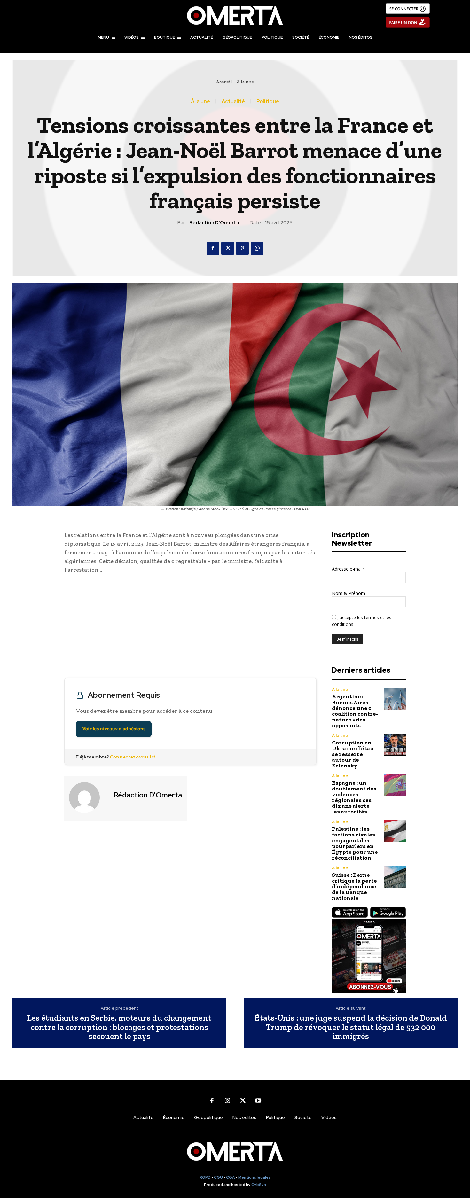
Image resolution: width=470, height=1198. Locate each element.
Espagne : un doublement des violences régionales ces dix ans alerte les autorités (354, 797)
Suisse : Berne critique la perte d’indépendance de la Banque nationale (354, 886)
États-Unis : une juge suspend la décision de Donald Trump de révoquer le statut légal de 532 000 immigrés (351, 1027)
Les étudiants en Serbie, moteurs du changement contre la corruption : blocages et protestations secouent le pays (119, 1027)
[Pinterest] (242, 248)
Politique (267, 101)
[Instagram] (227, 1101)
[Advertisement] (190, 627)
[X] (227, 248)
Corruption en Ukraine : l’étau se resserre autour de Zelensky (353, 754)
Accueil (224, 82)
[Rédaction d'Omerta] (88, 797)
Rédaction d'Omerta (214, 223)
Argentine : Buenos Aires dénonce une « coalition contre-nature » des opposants (355, 711)
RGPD (205, 1177)
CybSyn (258, 1184)
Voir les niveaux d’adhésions (113, 729)
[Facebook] (213, 248)
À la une (245, 82)
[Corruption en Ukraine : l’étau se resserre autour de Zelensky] (395, 745)
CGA (230, 1177)
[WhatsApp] (257, 248)
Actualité (233, 101)
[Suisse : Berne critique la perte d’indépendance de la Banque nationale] (395, 877)
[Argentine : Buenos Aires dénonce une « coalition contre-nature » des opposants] (395, 699)
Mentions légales (254, 1177)
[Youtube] (258, 1101)
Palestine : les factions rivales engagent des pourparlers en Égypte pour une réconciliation (355, 843)
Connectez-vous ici (133, 757)
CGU (218, 1177)
